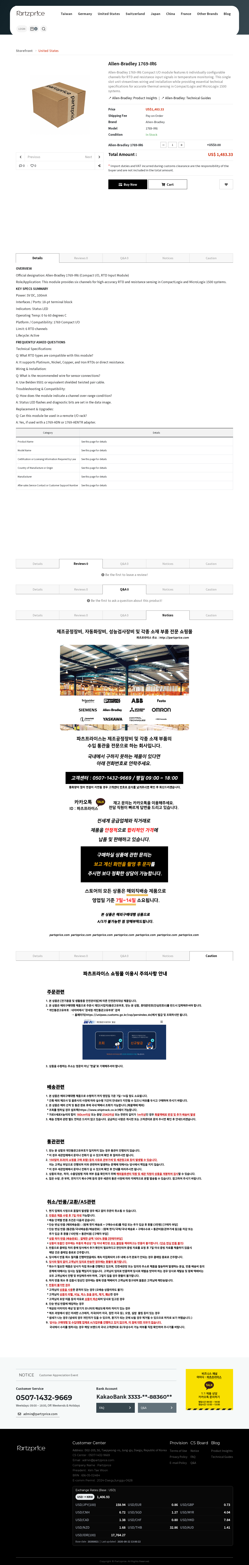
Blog (227, 13)
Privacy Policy (178, 1457)
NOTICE (26, 1375)
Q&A (124, 258)
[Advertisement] (124, 220)
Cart (169, 184)
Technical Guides (222, 1457)
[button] (43, 28)
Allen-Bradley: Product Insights (132, 97)
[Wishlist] (226, 184)
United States (109, 13)
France (186, 13)
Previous (33, 156)
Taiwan (66, 13)
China (170, 13)
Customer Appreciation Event (58, 1375)
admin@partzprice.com (39, 1413)
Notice (194, 1451)
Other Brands (207, 13)
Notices (167, 258)
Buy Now (129, 184)
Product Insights (222, 1451)
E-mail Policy (178, 1463)
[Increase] (181, 145)
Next (89, 156)
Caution (211, 258)
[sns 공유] (99, 165)
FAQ (101, 1408)
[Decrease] (163, 145)
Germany (85, 13)
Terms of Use (178, 1451)
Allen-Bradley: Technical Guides (186, 97)
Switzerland (135, 13)
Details (37, 258)
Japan (155, 13)
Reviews (81, 258)
